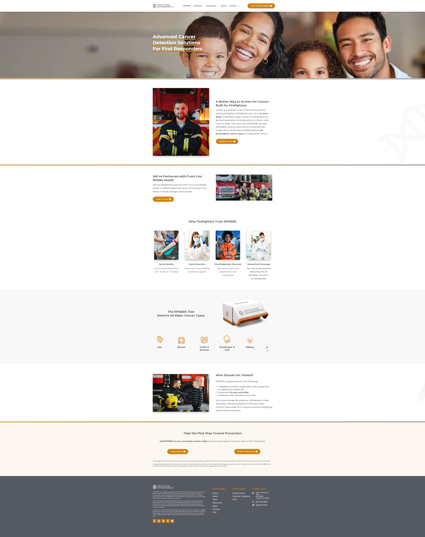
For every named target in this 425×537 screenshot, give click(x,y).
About (224, 6)
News (215, 506)
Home (215, 493)
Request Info (226, 141)
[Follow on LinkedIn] (159, 521)
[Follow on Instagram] (163, 521)
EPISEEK (187, 6)
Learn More (177, 451)
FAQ (214, 512)
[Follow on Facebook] (154, 521)
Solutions (197, 6)
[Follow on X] (168, 521)
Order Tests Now (246, 451)
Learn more (162, 199)
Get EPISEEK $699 (260, 6)
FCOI (234, 499)
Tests (214, 499)
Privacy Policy (238, 493)
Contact (232, 6)
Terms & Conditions (241, 496)
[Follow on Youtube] (172, 521)
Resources (211, 6)
